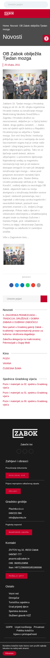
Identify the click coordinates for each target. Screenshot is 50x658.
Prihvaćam (9, 653)
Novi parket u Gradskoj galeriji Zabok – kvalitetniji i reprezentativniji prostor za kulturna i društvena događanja (23, 331)
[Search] (45, 4)
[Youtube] (31, 451)
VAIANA (7, 363)
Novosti (14, 25)
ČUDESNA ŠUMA (12, 368)
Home (6, 25)
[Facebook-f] (19, 451)
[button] (46, 38)
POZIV (6, 358)
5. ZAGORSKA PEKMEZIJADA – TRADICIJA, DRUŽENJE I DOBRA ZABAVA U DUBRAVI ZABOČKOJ (21, 319)
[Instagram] (25, 451)
